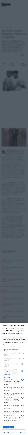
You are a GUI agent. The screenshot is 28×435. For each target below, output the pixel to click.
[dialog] (14, 379)
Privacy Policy (22, 432)
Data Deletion (6, 432)
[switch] (22, 353)
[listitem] (14, 350)
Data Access (14, 432)
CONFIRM (8, 427)
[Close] (25, 325)
